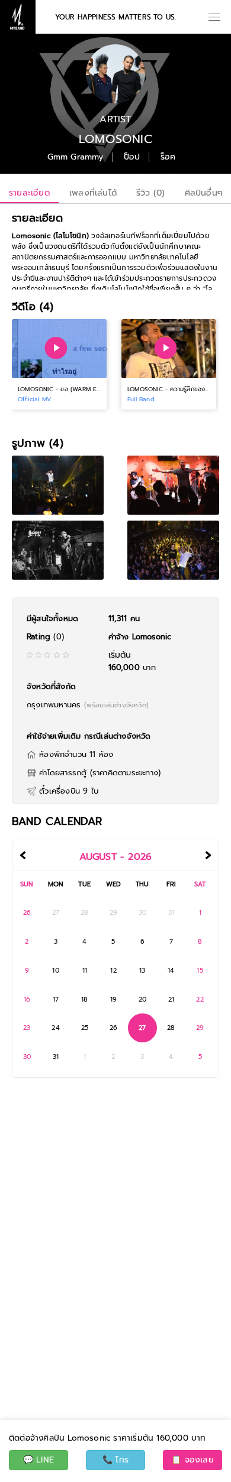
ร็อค (168, 157)
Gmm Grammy (75, 157)
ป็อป (132, 157)
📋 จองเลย (192, 1460)
